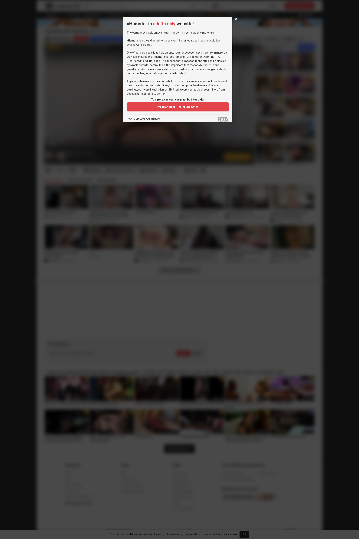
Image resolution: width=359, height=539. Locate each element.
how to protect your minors (143, 118)
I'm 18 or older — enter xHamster (177, 106)
